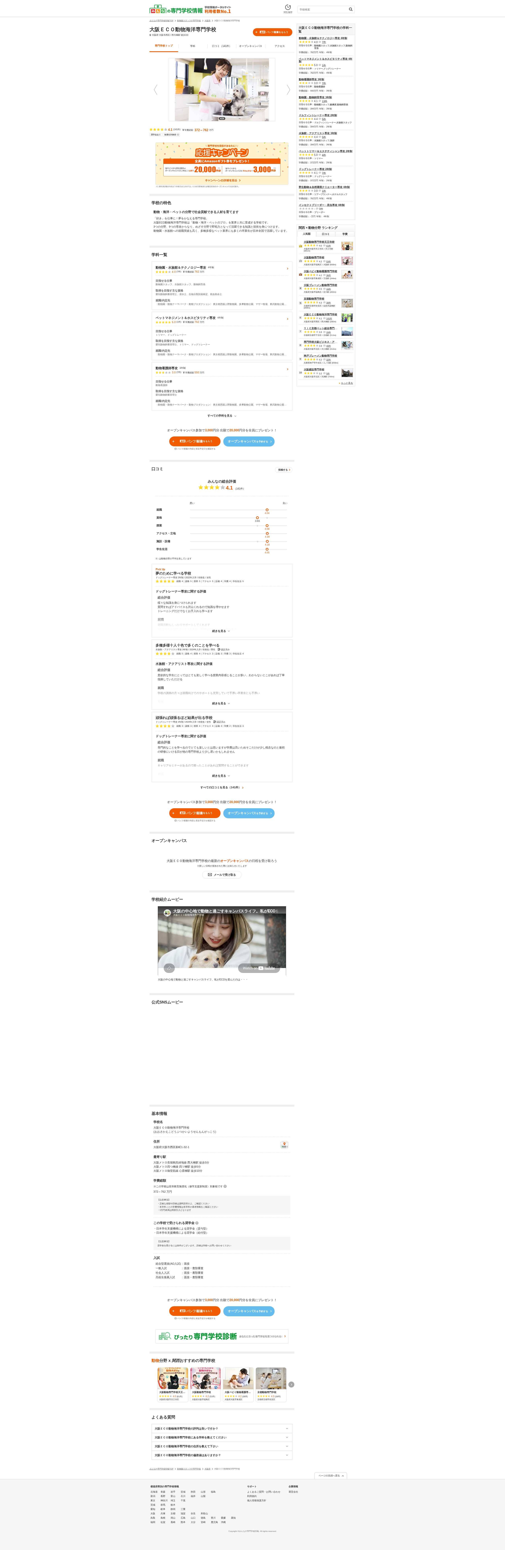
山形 (203, 1492)
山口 (193, 1518)
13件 (324, 101)
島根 (163, 1518)
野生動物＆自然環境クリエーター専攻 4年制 (324, 187)
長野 (163, 1496)
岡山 (173, 1518)
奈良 (193, 1513)
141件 (329, 318)
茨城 (153, 1505)
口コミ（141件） (222, 46)
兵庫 (163, 1513)
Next (288, 89)
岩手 (173, 1492)
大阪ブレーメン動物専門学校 (320, 285)
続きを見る (219, 631)
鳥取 (153, 1518)
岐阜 (163, 1509)
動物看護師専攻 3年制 (311, 79)
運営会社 (293, 1492)
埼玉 (173, 1500)
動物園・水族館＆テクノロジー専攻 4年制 (323, 38)
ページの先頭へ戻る (329, 1475)
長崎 (173, 1522)
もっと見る (347, 383)
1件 (324, 65)
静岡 (173, 1509)
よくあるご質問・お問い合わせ (263, 1492)
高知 (233, 1518)
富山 (173, 1496)
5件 (324, 119)
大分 (193, 1522)
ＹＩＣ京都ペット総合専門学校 (322, 328)
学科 (192, 46)
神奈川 (164, 1500)
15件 (328, 332)
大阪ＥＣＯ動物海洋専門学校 (320, 314)
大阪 (153, 1513)
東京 (153, 1500)
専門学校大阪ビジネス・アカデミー (324, 341)
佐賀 (163, 1522)
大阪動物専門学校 (314, 257)
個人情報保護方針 (256, 1500)
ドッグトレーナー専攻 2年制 (315, 169)
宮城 (183, 1492)
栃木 (173, 1505)
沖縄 (223, 1522)
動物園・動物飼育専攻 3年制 (315, 97)
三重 (183, 1509)
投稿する (283, 469)
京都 (173, 1513)
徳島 (203, 1518)
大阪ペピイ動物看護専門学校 (320, 271)
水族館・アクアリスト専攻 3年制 (318, 133)
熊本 (183, 1522)
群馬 (163, 1505)
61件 (328, 246)
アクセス (280, 46)
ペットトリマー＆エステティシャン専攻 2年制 (325, 151)
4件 (324, 154)
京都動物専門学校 (314, 298)
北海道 (154, 1492)
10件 (328, 289)
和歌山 (204, 1513)
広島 (183, 1518)
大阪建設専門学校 (314, 369)
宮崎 (203, 1522)
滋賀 (183, 1513)
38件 (328, 303)
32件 (328, 360)
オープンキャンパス (250, 46)
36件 (328, 275)
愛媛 (223, 1518)
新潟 (153, 1496)
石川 (183, 1496)
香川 (213, 1518)
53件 (328, 261)
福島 (213, 1492)
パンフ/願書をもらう (274, 32)
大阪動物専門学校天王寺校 (319, 241)
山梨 (203, 1496)
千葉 (183, 1500)
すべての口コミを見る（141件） (220, 787)
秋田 (193, 1492)
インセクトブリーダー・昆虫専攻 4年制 (322, 205)
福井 (193, 1496)
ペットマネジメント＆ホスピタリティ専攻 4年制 (325, 60)
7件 (324, 42)
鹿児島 (214, 1522)
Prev (155, 89)
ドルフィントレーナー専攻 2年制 (318, 115)
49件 (328, 346)
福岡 (153, 1522)
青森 (163, 1492)
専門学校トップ (164, 45)
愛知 (153, 1509)
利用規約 (252, 1496)
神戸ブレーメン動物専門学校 (320, 355)
